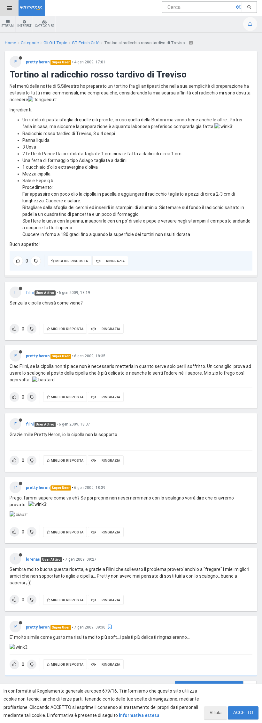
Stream (8, 26)
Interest (24, 26)
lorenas (33, 559)
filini (30, 292)
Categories (44, 26)
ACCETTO (243, 712)
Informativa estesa (139, 715)
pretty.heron (38, 62)
